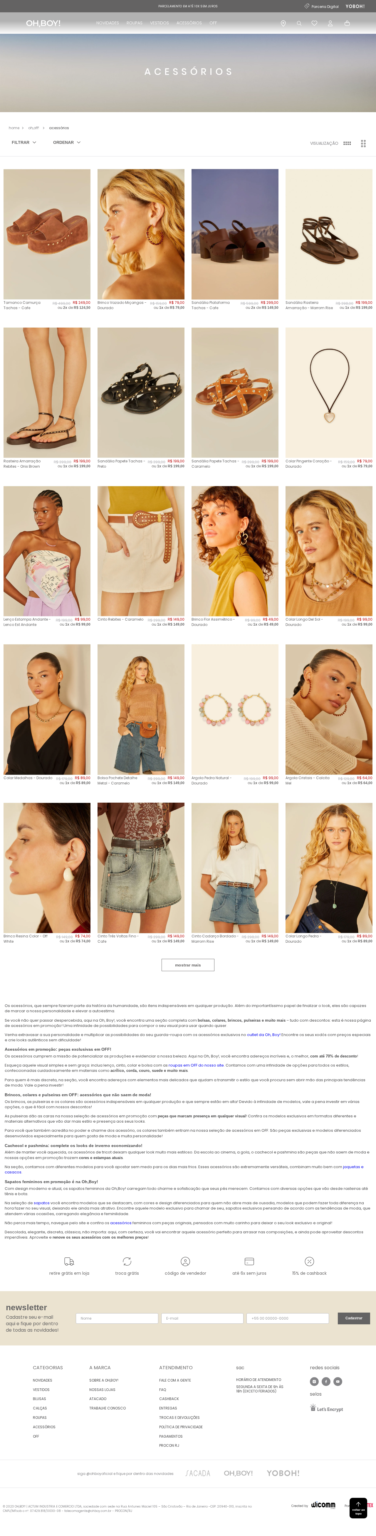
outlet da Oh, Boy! (264, 1035)
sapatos (42, 1203)
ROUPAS (134, 23)
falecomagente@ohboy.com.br (87, 1511)
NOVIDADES (107, 23)
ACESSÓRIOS (189, 23)
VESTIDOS (159, 23)
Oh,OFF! (33, 127)
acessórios (121, 1223)
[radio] (347, 144)
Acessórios (59, 127)
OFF (213, 23)
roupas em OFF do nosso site (196, 1065)
